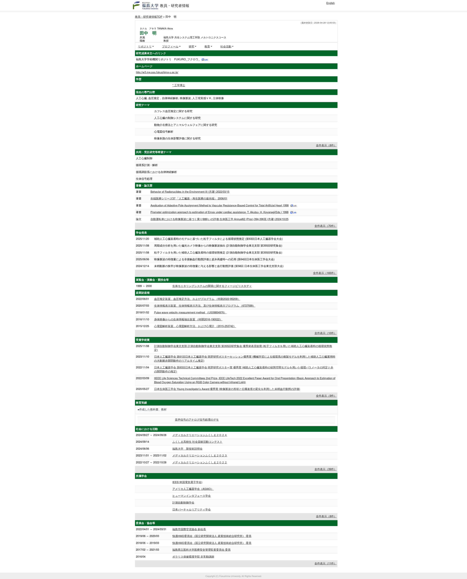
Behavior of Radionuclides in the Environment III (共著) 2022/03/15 (189, 191)
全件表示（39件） (325, 469)
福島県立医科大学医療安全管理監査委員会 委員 (201, 549)
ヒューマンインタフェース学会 (191, 496)
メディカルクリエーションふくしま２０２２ (199, 462)
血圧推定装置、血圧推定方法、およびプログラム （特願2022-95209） (197, 299)
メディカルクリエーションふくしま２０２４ (199, 435)
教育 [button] (207, 46)
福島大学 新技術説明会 (187, 448)
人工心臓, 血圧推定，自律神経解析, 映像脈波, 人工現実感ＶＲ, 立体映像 (180, 98)
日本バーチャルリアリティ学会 (191, 509)
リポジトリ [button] (145, 46)
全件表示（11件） (325, 563)
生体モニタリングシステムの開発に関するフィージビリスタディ (212, 286)
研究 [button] (191, 46)
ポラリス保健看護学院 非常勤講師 (193, 556)
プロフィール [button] (170, 46)
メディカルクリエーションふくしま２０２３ (199, 455)
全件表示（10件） (325, 333)
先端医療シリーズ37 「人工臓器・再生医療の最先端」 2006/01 (188, 198)
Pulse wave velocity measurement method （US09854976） (190, 312)
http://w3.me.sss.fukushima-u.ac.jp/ (157, 72)
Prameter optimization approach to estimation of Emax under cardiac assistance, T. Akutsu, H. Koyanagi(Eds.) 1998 (219, 212)
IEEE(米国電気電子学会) (187, 482)
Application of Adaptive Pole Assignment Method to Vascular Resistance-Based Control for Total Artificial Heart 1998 (219, 205)
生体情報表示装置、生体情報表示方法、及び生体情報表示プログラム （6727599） (204, 305)
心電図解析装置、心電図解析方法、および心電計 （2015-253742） (195, 326)
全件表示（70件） (325, 226)
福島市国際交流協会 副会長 (189, 529)
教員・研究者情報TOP (148, 16)
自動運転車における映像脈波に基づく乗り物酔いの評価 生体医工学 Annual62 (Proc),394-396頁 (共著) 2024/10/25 (219, 219)
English (330, 3)
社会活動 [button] (225, 46)
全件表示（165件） (325, 273)
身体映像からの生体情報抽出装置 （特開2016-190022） (188, 319)
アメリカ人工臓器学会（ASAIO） (193, 489)
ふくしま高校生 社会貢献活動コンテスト (197, 441)
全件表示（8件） (326, 145)
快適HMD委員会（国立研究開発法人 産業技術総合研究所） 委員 (211, 536)
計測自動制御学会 (183, 502)
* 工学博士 (178, 85)
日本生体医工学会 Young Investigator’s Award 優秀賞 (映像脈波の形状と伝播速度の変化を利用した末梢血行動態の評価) (227, 389)
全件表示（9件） (326, 395)
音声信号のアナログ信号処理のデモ (197, 419)
